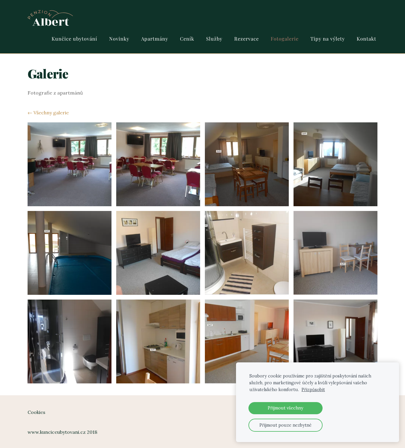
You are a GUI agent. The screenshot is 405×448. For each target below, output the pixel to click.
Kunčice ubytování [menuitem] (74, 38)
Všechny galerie (51, 113)
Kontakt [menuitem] (366, 38)
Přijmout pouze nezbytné (285, 425)
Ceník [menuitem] (187, 38)
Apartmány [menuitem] (154, 38)
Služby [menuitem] (214, 38)
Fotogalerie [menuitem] (285, 38)
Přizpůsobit (313, 389)
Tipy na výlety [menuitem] (327, 38)
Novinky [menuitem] (119, 38)
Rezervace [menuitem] (246, 38)
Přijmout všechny (285, 408)
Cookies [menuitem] (36, 412)
